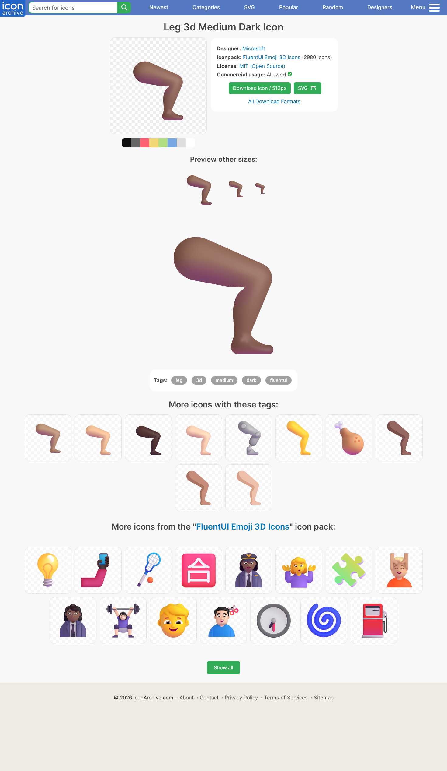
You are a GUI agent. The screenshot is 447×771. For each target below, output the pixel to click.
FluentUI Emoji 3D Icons (271, 57)
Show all (223, 667)
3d (199, 380)
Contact (209, 698)
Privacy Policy (241, 698)
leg (179, 380)
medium (224, 380)
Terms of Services (286, 698)
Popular (288, 7)
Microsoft (253, 48)
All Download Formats (274, 101)
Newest (158, 7)
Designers (379, 7)
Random (333, 7)
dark (251, 380)
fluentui (278, 380)
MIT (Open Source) (262, 66)
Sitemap (324, 698)
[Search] (124, 7)
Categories (206, 7)
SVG (249, 7)
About (186, 698)
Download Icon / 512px (259, 88)
